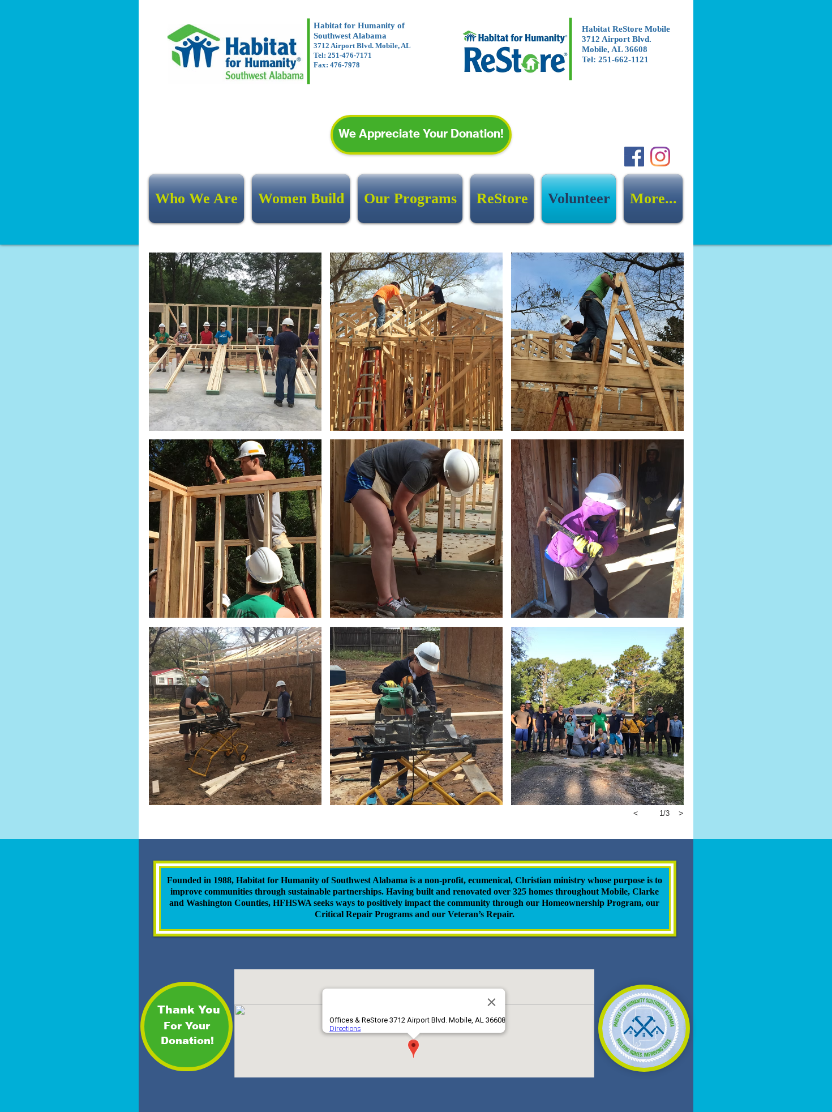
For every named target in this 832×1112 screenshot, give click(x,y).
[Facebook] (634, 156)
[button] (235, 342)
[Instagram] (660, 156)
